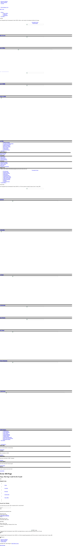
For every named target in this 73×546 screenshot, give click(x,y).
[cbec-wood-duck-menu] (35, 332)
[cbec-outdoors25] (35, 307)
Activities (6, 488)
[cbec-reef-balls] (35, 188)
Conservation (6, 494)
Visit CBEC (6, 497)
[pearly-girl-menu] (35, 362)
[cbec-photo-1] (35, 49)
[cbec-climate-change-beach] (35, 319)
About (5, 485)
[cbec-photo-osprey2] (35, 231)
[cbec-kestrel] (35, 85)
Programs (6, 491)
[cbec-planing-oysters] (35, 276)
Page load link (2, 545)
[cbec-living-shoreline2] (35, 393)
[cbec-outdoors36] (35, 37)
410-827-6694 (4, 528)
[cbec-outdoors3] (35, 24)
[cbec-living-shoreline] (35, 201)
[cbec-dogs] (35, 98)
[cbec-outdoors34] (35, 73)
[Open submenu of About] (3, 12)
